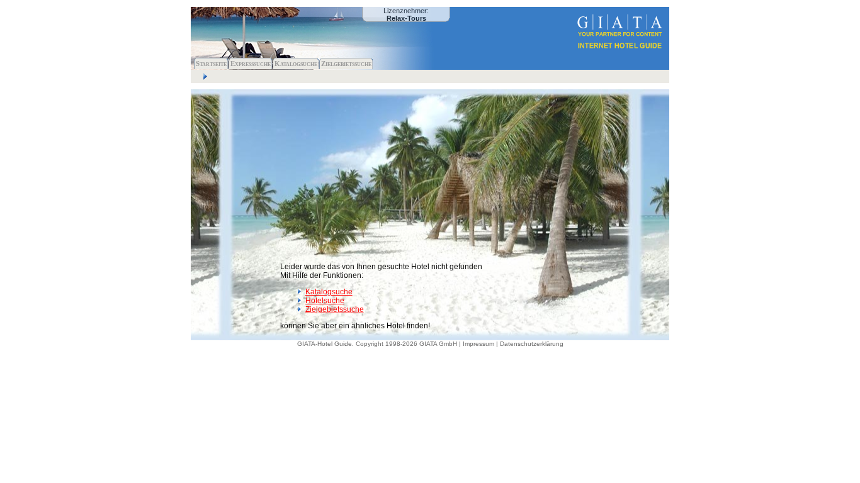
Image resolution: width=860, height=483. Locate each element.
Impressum (478, 343)
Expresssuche (250, 63)
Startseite (211, 63)
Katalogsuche (295, 63)
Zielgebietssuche (346, 63)
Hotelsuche (324, 300)
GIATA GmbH (438, 343)
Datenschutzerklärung (531, 343)
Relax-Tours (406, 18)
